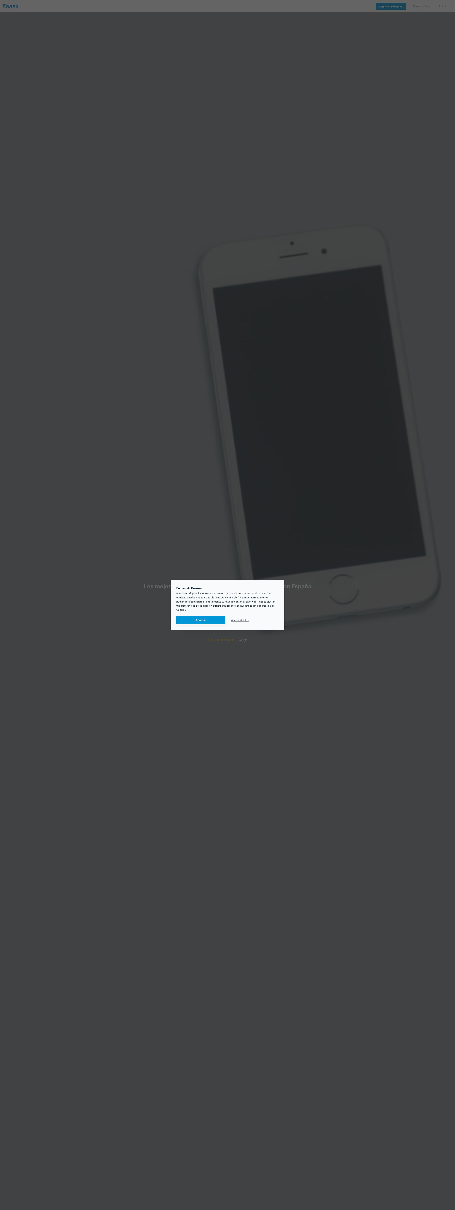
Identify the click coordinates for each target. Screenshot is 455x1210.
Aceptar (201, 620)
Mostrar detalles (240, 620)
